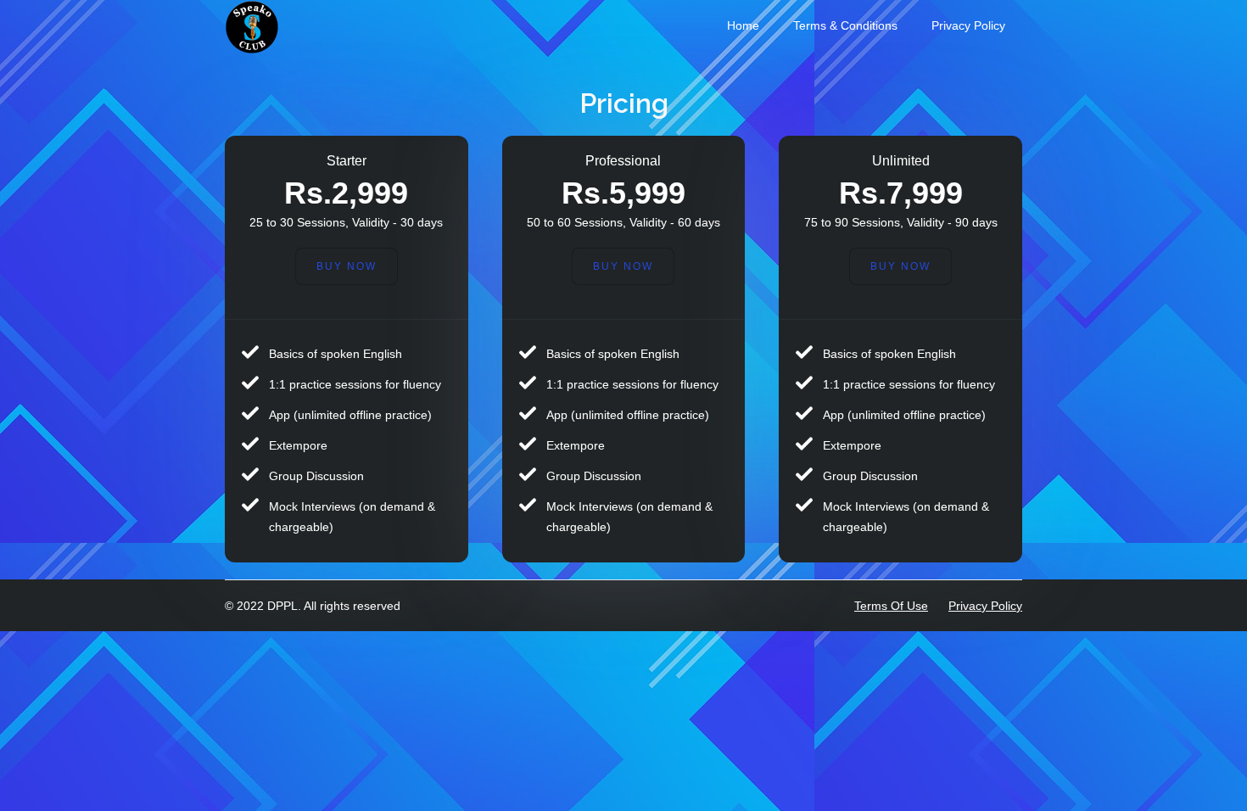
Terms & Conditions (845, 25)
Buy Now (346, 266)
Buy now (900, 266)
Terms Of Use (891, 605)
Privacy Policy (968, 25)
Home (743, 25)
